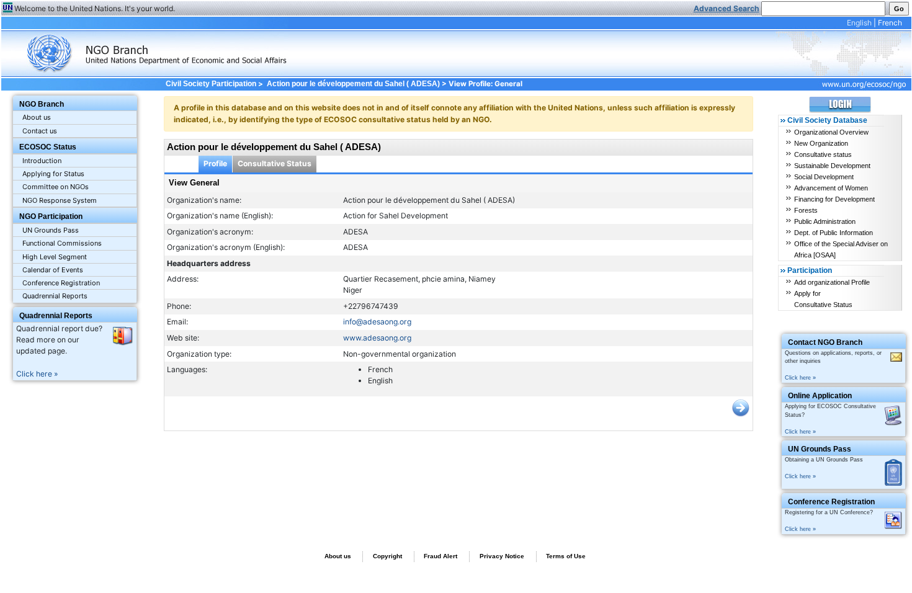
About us (36, 117)
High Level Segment (54, 256)
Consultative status (823, 154)
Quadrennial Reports (54, 296)
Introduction (41, 160)
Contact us (39, 131)
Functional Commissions (62, 243)
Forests (806, 210)
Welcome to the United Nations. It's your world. (94, 8)
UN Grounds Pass (50, 230)
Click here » (37, 373)
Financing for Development (834, 199)
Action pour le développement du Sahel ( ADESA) (353, 83)
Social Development (824, 177)
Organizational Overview (831, 132)
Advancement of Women (831, 188)
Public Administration (825, 221)
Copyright (387, 556)
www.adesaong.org (377, 337)
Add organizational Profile (832, 282)
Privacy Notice (502, 556)
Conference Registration (61, 283)
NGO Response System (59, 200)
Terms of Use (566, 556)
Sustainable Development (832, 165)
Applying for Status (53, 173)
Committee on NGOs (55, 186)
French (890, 22)
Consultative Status (274, 163)
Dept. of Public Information (833, 232)
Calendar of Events (52, 269)
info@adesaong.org (377, 321)
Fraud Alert (440, 556)
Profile (215, 163)
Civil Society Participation (211, 83)
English (859, 22)
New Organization (821, 143)
